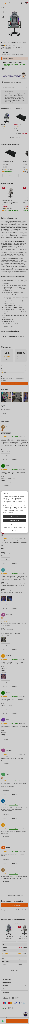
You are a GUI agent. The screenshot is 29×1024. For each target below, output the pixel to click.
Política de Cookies (8, 527)
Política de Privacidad (19, 527)
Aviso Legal (14, 530)
